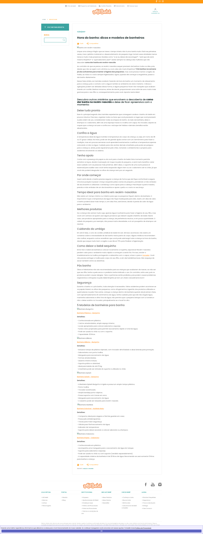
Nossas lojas (133, 6)
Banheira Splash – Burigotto (88, 377)
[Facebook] (146, 485)
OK (101, 531)
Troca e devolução (149, 503)
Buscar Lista (127, 500)
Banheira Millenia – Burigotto (88, 342)
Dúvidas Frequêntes (149, 497)
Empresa (85, 497)
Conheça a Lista (128, 497)
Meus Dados (107, 500)
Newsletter (106, 503)
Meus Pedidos (107, 497)
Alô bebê (45, 497)
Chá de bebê (71, 6)
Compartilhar (93, 43)
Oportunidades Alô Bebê (90, 500)
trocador (146, 255)
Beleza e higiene (88, 468)
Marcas (45, 500)
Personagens (47, 506)
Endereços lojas (88, 503)
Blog (64, 500)
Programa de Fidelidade (88, 6)
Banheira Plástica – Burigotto (88, 313)
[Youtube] (153, 485)
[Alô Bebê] (92, 486)
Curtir (81, 43)
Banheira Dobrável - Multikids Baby (90, 408)
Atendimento (120, 6)
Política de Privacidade (143, 528)
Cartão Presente (105, 6)
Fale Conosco (147, 508)
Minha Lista (126, 503)
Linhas (45, 503)
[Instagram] (160, 485)
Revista (65, 497)
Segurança (146, 500)
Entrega (145, 506)
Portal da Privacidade (90, 508)
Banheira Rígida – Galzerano (88, 438)
